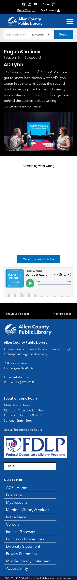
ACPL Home (16, 487)
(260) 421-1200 (24, 382)
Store (46, 4)
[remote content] (38, 202)
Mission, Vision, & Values (27, 509)
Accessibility (17, 568)
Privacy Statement (21, 553)
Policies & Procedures (25, 539)
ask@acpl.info (23, 377)
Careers (13, 524)
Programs (14, 495)
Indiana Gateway (20, 531)
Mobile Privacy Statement (28, 561)
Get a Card (24, 10)
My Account (48, 10)
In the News (16, 517)
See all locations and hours (23, 429)
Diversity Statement (23, 546)
